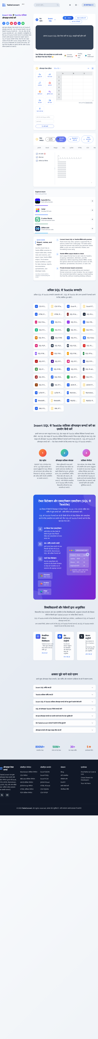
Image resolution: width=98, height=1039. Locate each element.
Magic (56, 148)
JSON (39, 148)
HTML (80, 148)
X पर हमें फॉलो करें (51, 139)
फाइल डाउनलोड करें (88, 139)
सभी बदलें (45, 126)
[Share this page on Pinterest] (15, 23)
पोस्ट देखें (66, 657)
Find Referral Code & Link (88, 773)
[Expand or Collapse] (89, 68)
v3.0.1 (23, 4)
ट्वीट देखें (87, 654)
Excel (47, 148)
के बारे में (63, 782)
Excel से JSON (44, 772)
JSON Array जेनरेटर (26, 786)
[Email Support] (7, 795)
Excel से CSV (44, 779)
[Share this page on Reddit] (11, 23)
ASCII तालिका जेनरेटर (26, 782)
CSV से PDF (44, 792)
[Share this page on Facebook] (3, 23)
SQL (63, 148)
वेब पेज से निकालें (76, 21)
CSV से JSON (44, 789)
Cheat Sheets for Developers (87, 779)
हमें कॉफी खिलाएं (87, 5)
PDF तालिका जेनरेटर (26, 792)
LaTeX (71, 148)
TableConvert (27, 808)
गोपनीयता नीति (65, 789)
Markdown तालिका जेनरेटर (28, 772)
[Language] (77, 5)
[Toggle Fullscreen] (92, 68)
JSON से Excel (44, 782)
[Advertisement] (16, 62)
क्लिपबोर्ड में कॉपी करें (74, 139)
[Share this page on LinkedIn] (19, 23)
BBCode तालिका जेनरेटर (27, 779)
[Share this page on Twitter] (7, 23)
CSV (88, 148)
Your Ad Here (85, 783)
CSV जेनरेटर (23, 775)
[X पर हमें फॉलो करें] (2, 795)
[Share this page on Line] (22, 23)
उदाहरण (69, 18)
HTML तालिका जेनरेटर (26, 789)
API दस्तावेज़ (64, 775)
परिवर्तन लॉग (64, 779)
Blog (62, 772)
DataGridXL (89, 102)
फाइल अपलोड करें (81, 18)
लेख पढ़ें (44, 653)
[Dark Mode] (70, 5)
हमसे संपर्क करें (65, 786)
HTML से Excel (45, 786)
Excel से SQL (44, 775)
